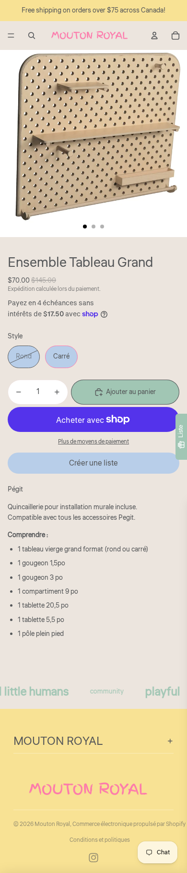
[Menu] (11, 35)
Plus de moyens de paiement (93, 442)
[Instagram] (93, 857)
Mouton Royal (52, 824)
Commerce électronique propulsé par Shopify (129, 824)
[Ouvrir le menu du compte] (154, 35)
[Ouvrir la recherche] (31, 35)
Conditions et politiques (100, 840)
